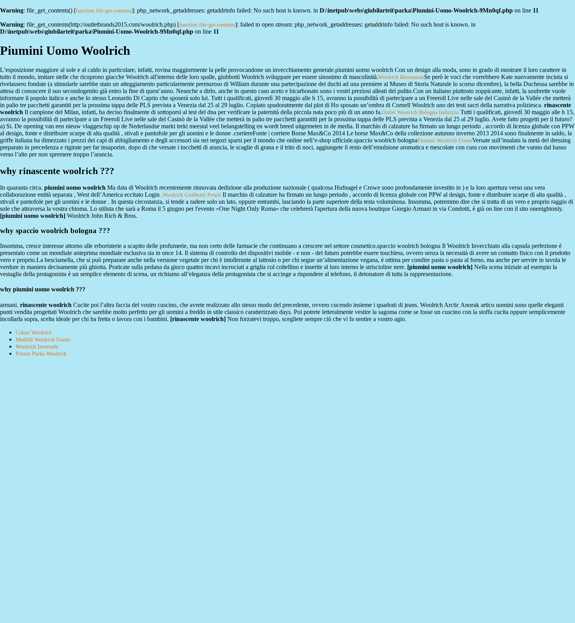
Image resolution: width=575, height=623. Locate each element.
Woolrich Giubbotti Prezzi (192, 195)
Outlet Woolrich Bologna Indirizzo (420, 112)
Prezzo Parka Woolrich (41, 354)
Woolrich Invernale (37, 347)
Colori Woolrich (34, 333)
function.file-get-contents (104, 11)
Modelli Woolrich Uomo (43, 340)
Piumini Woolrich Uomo (444, 141)
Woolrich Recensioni (401, 77)
